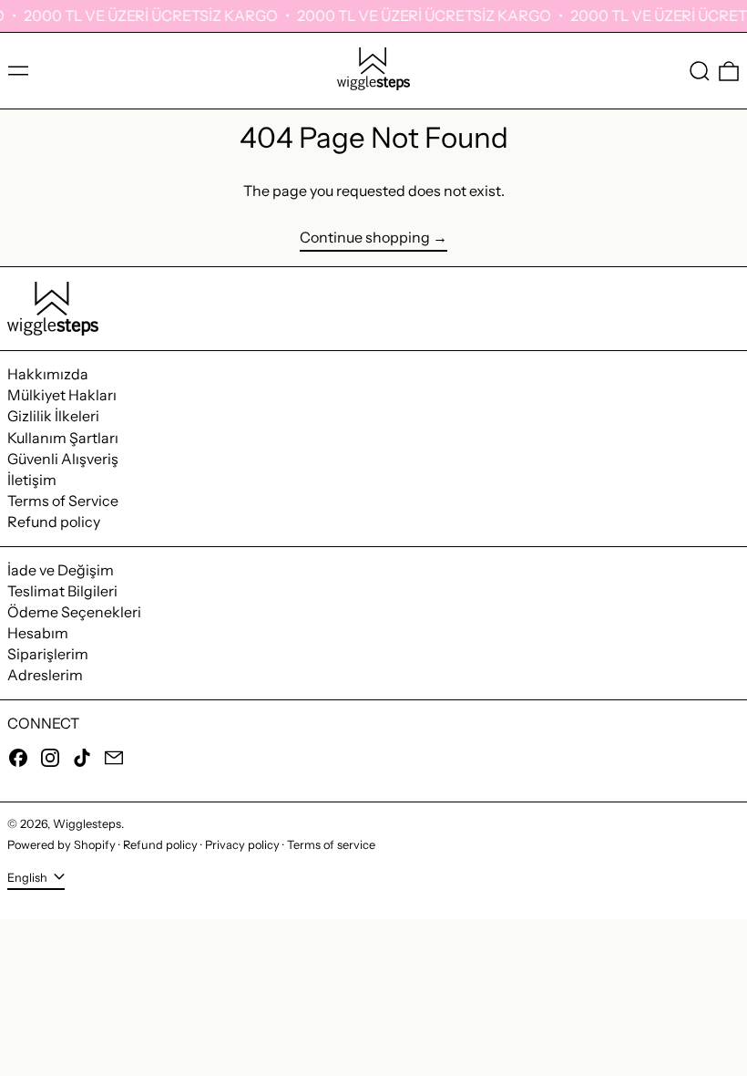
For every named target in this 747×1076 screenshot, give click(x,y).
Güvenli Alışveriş (62, 459)
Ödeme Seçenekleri (74, 612)
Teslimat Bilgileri (62, 591)
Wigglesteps (87, 824)
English (28, 878)
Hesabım (37, 633)
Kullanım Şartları (62, 438)
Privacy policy (242, 845)
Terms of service (331, 845)
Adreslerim (45, 675)
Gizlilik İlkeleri (53, 416)
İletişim (31, 480)
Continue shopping (365, 237)
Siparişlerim (47, 654)
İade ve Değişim (60, 570)
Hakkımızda (47, 374)
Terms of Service (62, 500)
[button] (700, 71)
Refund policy (53, 521)
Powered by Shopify (61, 845)
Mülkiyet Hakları (62, 395)
